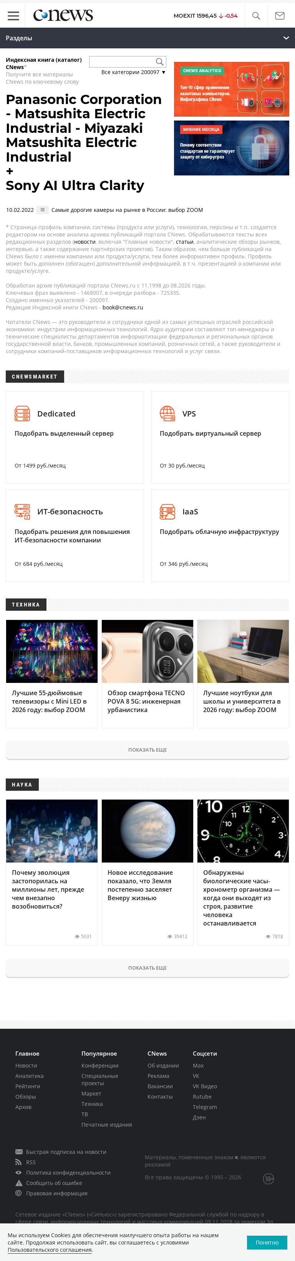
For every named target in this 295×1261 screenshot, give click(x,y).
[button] (256, 16)
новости (85, 241)
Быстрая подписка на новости (66, 1151)
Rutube (202, 1096)
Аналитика (29, 1075)
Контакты (160, 1096)
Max (198, 1065)
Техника (92, 1103)
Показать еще (147, 749)
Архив (23, 1107)
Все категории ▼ (133, 72)
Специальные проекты (99, 1079)
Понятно (267, 1242)
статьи (185, 241)
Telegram (205, 1107)
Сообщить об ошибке (54, 1183)
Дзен (199, 1117)
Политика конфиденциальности (68, 1172)
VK (196, 1075)
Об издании (163, 1065)
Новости (26, 1065)
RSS (31, 1162)
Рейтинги (27, 1086)
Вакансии (160, 1086)
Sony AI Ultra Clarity (75, 185)
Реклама (158, 1075)
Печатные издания (106, 1124)
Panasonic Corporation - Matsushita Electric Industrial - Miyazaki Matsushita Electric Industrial (84, 128)
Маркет (91, 1093)
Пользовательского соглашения (50, 1249)
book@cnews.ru (123, 307)
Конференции (100, 1065)
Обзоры (25, 1096)
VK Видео (205, 1086)
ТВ (84, 1114)
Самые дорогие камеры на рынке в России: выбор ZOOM (127, 209)
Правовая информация (57, 1193)
